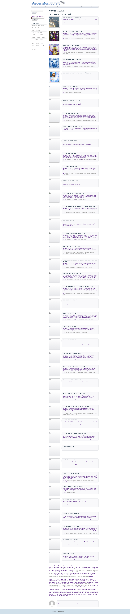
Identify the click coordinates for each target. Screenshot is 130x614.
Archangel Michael (70, 38)
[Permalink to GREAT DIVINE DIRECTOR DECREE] (54, 362)
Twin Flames (81, 399)
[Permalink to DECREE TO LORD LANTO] (54, 162)
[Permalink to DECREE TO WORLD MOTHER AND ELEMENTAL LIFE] (54, 295)
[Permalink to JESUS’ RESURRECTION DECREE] (54, 255)
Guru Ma (77, 399)
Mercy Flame (87, 372)
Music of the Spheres (87, 279)
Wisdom (91, 159)
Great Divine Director (86, 359)
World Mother (92, 212)
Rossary (92, 519)
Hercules (72, 414)
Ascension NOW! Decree (77, 23)
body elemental (77, 465)
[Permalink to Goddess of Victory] (54, 562)
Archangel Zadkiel (77, 481)
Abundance (68, 439)
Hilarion (81, 279)
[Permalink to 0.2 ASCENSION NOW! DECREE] (54, 27)
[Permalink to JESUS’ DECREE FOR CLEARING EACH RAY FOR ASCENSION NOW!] (54, 268)
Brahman (85, 173)
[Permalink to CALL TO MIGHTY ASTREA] (54, 548)
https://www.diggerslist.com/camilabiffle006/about (86, 570)
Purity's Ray (94, 545)
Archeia (88, 481)
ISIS (82, 212)
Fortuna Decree (87, 439)
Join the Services (36, 30)
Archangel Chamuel (70, 480)
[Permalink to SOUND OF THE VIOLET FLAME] (54, 388)
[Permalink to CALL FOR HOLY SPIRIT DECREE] (54, 508)
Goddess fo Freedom (70, 559)
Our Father (85, 519)
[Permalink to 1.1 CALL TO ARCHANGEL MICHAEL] (54, 41)
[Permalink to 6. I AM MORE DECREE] (54, 348)
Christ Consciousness (80, 252)
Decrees (84, 533)
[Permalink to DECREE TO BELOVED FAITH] (54, 535)
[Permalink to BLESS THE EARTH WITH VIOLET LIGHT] (54, 242)
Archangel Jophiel (70, 173)
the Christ (81, 253)
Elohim (88, 413)
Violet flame (83, 239)
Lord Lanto (87, 159)
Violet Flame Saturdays (37, 27)
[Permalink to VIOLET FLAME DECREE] (54, 428)
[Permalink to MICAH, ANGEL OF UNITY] (54, 148)
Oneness (93, 279)
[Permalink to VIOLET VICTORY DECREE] (54, 322)
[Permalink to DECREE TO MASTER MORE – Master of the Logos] (54, 82)
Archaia (67, 533)
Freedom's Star (84, 293)
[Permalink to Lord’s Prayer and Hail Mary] (54, 522)
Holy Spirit (87, 252)
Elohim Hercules (82, 66)
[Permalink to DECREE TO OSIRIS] (54, 228)
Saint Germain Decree (80, 319)
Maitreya (94, 120)
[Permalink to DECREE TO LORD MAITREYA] (54, 122)
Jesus (86, 267)
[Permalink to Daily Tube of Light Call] (54, 455)
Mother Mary (84, 332)
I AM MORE (68, 492)
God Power (89, 52)
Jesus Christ (92, 252)
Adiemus (67, 279)
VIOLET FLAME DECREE (38, 43)
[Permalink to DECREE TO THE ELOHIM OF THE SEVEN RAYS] (54, 415)
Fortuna (82, 439)
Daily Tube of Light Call (37, 34)
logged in (66, 603)
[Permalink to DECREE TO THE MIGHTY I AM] (54, 308)
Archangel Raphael (70, 465)
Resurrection (76, 253)
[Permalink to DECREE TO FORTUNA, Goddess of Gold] (54, 442)
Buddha (77, 120)
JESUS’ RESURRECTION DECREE (38, 48)
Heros (76, 414)
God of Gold (93, 439)
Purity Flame (88, 545)
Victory (86, 319)
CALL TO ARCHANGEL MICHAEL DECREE (37, 40)
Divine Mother (78, 212)
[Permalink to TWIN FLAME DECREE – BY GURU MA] (54, 402)
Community (83, 6)
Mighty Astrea (83, 545)
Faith (87, 533)
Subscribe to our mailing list (37, 16)
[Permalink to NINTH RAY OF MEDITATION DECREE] (54, 202)
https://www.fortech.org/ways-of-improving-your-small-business (64, 568)
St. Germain (78, 239)
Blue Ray (85, 38)
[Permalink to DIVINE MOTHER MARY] (54, 335)
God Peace (92, 413)
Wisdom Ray (68, 174)
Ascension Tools (45, 6)
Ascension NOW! (69, 23)
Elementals (78, 293)
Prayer (89, 519)
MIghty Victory (86, 559)
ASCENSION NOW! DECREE (39, 37)
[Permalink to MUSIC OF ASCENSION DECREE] (54, 282)
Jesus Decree (90, 267)
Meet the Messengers (37, 32)
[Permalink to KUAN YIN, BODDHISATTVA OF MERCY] (54, 375)
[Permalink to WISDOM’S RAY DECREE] (54, 175)
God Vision (68, 414)
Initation (80, 120)
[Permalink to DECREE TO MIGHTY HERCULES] (54, 68)
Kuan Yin (83, 372)
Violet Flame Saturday (78, 426)
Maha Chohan (73, 505)
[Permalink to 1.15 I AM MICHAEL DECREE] (54, 54)
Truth (84, 253)
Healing (85, 465)
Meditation (78, 199)
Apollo (67, 413)
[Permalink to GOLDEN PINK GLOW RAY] (54, 188)
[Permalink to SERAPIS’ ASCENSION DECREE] (54, 108)
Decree (83, 23)
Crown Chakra (78, 159)
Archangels (84, 481)
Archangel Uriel (70, 481)
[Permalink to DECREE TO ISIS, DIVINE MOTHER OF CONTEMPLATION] (54, 215)
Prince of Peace (69, 253)
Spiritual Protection (91, 38)
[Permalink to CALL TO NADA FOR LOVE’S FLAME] (54, 135)
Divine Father (68, 519)
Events (58, 6)
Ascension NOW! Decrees (38, 25)
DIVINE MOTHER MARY (38, 45)
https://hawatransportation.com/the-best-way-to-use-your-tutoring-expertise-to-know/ (69, 576)
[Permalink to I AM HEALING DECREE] (54, 468)
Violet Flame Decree (70, 426)
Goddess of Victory (79, 559)
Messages (53, 6)
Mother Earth (89, 293)
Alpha (67, 92)
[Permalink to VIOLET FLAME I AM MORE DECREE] (54, 495)
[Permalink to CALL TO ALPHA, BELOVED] (54, 95)
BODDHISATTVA (78, 372)
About (78, 6)
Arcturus (71, 413)
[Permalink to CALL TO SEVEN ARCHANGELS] (54, 482)
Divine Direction (79, 359)
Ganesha (92, 173)
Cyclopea (85, 413)
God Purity (78, 545)
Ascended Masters (36, 6)
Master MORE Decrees (91, 78)
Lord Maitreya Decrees (87, 120)
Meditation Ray (83, 199)
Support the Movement (92, 6)
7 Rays (67, 267)
